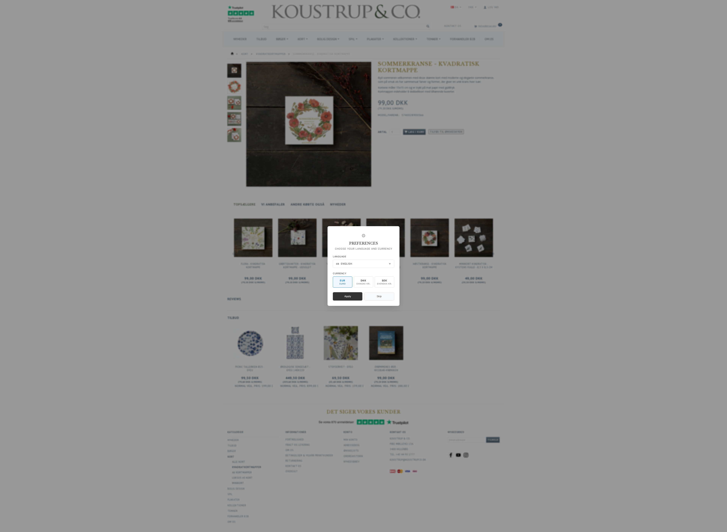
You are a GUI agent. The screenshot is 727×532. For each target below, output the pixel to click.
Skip (379, 296)
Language (339, 256)
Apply (347, 296)
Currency (339, 273)
